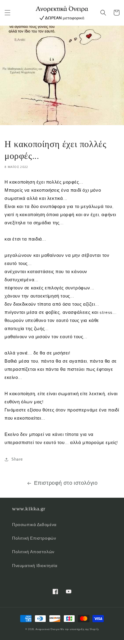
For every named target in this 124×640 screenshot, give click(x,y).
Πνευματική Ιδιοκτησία (34, 565)
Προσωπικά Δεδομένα (34, 524)
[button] (7, 12)
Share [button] (17, 459)
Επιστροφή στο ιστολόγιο (66, 483)
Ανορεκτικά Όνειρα (48, 629)
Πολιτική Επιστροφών (34, 538)
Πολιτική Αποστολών (33, 552)
